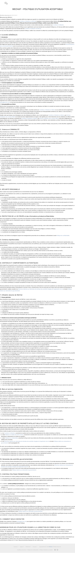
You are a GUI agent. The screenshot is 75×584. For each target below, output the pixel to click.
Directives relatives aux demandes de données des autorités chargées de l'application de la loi (40, 289)
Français (34, 546)
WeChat (50, 546)
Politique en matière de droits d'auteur (14, 434)
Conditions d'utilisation (58, 25)
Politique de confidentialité (63, 235)
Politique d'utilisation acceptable (46, 549)
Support (21, 546)
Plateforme (28, 546)
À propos (15, 546)
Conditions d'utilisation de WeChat (27, 21)
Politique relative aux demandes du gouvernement (24, 470)
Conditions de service (21, 549)
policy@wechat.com (5, 102)
